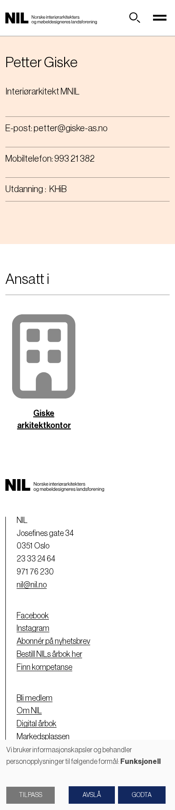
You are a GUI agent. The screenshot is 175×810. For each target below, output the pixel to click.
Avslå (92, 795)
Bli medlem (34, 698)
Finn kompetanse (44, 667)
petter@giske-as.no (71, 128)
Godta (142, 795)
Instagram (33, 628)
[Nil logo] (51, 18)
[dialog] (87, 775)
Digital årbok (37, 724)
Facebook (33, 616)
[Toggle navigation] (160, 18)
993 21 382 (74, 158)
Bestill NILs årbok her (49, 654)
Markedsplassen (43, 737)
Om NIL (29, 711)
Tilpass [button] (30, 795)
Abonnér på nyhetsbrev (53, 641)
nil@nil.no (32, 585)
